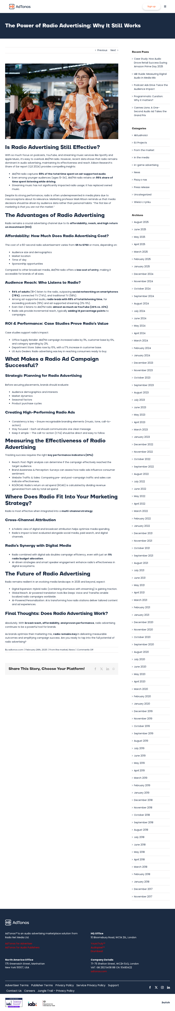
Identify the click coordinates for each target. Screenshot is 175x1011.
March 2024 (141, 340)
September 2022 (144, 466)
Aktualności (141, 135)
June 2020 (140, 666)
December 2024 (143, 274)
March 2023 (141, 429)
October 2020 (142, 637)
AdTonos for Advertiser (18, 943)
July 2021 (139, 570)
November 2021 (143, 540)
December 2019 (143, 711)
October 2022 (142, 459)
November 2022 (143, 451)
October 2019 (142, 726)
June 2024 (140, 318)
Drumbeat (97, 951)
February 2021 (142, 607)
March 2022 (141, 511)
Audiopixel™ (98, 947)
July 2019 (139, 748)
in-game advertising (146, 165)
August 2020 (141, 652)
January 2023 (142, 437)
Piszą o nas (140, 179)
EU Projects (140, 142)
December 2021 (143, 533)
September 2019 (143, 733)
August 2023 (141, 392)
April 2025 (139, 244)
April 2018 (139, 859)
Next (113, 50)
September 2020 (144, 644)
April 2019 (139, 770)
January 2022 (142, 526)
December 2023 (143, 362)
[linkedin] (168, 987)
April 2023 (139, 422)
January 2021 (141, 615)
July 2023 (139, 400)
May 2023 (139, 414)
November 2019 (143, 718)
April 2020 (139, 681)
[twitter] (156, 987)
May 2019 (139, 763)
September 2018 (143, 822)
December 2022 (143, 444)
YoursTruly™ (98, 943)
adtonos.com (15, 649)
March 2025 (141, 251)
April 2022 (139, 503)
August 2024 (141, 303)
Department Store (23, 347)
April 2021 (139, 592)
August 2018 (141, 829)
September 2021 (143, 555)
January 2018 (141, 881)
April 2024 (140, 333)
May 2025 (139, 237)
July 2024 (139, 311)
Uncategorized (142, 194)
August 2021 (141, 563)
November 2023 (143, 370)
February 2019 (142, 785)
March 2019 (140, 778)
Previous (102, 50)
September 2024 (144, 296)
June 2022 (140, 489)
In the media (141, 157)
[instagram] (162, 987)
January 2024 (142, 355)
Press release (142, 187)
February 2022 (142, 518)
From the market (58, 649)
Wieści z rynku (142, 202)
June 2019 (140, 755)
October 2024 (142, 288)
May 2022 (139, 496)
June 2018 (140, 844)
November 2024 (143, 281)
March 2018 (140, 867)
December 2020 (143, 622)
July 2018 (139, 837)
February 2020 (142, 696)
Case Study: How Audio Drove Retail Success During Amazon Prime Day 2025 (150, 62)
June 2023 (140, 407)
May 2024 (140, 325)
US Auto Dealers (21, 351)
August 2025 (141, 222)
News (72, 649)
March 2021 (140, 600)
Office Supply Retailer (25, 340)
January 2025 (142, 266)
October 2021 (142, 548)
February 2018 (142, 874)
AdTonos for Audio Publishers (22, 947)
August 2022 (141, 474)
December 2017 (143, 889)
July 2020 (139, 659)
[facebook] (150, 987)
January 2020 (142, 703)
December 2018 (143, 800)
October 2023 (142, 377)
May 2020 (139, 674)
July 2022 (139, 481)
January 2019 (141, 792)
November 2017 (143, 896)
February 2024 (142, 348)
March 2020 (141, 689)
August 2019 (141, 740)
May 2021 (139, 585)
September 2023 (144, 385)
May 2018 (139, 852)
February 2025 (142, 259)
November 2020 (143, 629)
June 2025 (140, 229)
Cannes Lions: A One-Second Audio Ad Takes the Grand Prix (150, 111)
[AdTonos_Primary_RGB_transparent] (20, 4)
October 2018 (142, 815)
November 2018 (143, 807)
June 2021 (139, 578)
